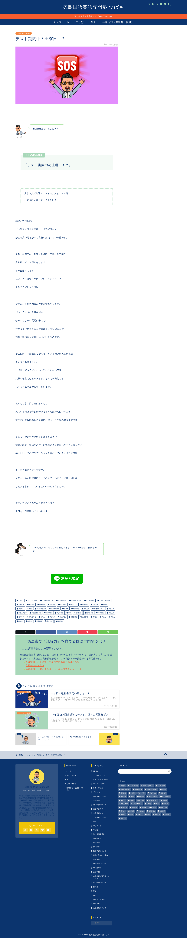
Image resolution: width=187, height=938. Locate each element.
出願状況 (95, 604)
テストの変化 (90, 600)
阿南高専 (39, 621)
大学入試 (111, 609)
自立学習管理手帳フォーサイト (102, 877)
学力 (69, 613)
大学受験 (49, 613)
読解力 (20, 621)
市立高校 (111, 613)
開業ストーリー (99, 899)
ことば (80, 22)
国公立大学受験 (41, 609)
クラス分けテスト (47, 600)
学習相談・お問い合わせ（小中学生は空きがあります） (55, 669)
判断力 (105, 604)
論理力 (29, 621)
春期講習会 (73, 617)
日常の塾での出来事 (100, 855)
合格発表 (96, 800)
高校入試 (49, 621)
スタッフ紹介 (98, 788)
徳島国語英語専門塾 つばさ (93, 7)
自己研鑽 (96, 872)
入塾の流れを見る (35, 665)
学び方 (95, 830)
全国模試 (85, 604)
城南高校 (76, 609)
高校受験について (99, 908)
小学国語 (101, 613)
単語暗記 (21, 609)
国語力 (66, 609)
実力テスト (89, 613)
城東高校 (86, 609)
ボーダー (21, 604)
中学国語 (42, 604)
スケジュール (61, 22)
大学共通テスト (36, 613)
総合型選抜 (97, 868)
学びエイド (59, 613)
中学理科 (52, 604)
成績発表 (96, 842)
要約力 (112, 617)
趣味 (95, 895)
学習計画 (78, 613)
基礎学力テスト (99, 609)
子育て (95, 821)
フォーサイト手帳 (104, 600)
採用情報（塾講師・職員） (118, 22)
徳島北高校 (32, 617)
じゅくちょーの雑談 (23, 33)
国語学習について (99, 804)
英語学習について (99, 882)
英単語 (94, 617)
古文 (30, 609)
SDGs (95, 771)
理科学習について (99, 863)
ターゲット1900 (76, 600)
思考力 (42, 617)
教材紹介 (96, 847)
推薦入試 (63, 617)
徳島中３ (21, 617)
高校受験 (60, 621)
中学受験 (31, 604)
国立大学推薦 (55, 609)
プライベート (98, 792)
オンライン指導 (32, 600)
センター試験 (61, 600)
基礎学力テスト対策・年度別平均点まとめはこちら (52, 662)
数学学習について (99, 851)
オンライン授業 (99, 783)
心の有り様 (97, 838)
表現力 (103, 617)
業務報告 (96, 859)
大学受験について (99, 817)
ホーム (69, 771)
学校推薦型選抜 (99, 834)
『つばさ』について (100, 775)
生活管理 (85, 617)
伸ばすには (73, 604)
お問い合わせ (71, 783)
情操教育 (52, 617)
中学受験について (99, 796)
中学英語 (63, 604)
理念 (93, 22)
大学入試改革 (22, 613)
